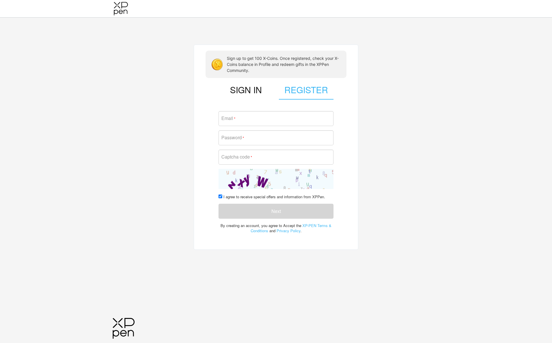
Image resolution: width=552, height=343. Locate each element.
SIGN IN (246, 89)
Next (276, 211)
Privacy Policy (288, 230)
